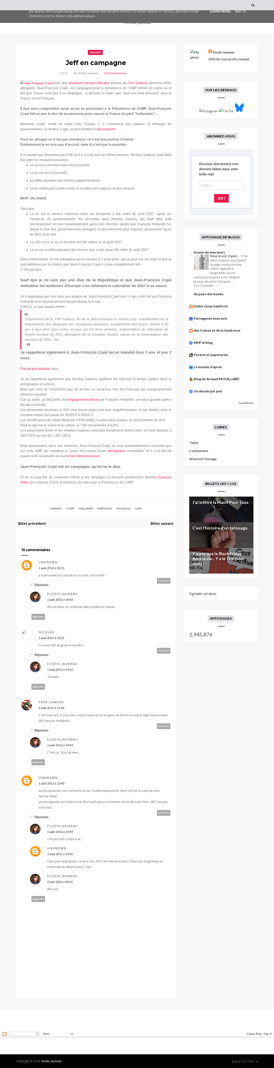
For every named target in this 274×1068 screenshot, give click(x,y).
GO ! (221, 198)
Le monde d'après (208, 367)
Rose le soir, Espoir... (225, 256)
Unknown (48, 562)
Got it (240, 11)
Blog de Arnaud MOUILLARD (216, 379)
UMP (138, 508)
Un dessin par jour (208, 391)
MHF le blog (203, 342)
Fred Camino (51, 702)
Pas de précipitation (35, 369)
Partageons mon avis (210, 318)
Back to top (243, 1061)
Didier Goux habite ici (211, 306)
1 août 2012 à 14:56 (60, 854)
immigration (116, 451)
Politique (124, 508)
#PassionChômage (203, 459)
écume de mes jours (209, 252)
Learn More (220, 11)
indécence (105, 508)
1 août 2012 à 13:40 (51, 783)
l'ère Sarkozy (138, 83)
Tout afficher (246, 403)
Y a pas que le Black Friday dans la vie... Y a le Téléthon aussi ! (218, 558)
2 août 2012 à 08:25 (60, 882)
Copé (70, 508)
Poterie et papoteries (211, 355)
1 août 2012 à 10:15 (51, 568)
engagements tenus (83, 399)
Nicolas (46, 632)
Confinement (198, 451)
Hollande (86, 508)
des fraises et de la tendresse (217, 330)
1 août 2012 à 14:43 (60, 599)
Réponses (41, 585)
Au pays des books (208, 294)
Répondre (163, 580)
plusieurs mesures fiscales (89, 83)
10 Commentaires (115, 73)
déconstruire (106, 129)
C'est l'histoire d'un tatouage (219, 527)
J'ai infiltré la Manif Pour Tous (220, 502)
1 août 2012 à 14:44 (60, 832)
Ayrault (95, 52)
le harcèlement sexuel (83, 456)
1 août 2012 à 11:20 (51, 708)
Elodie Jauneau (62, 594)
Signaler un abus (202, 593)
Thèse (193, 443)
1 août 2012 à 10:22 (51, 638)
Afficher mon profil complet (228, 59)
